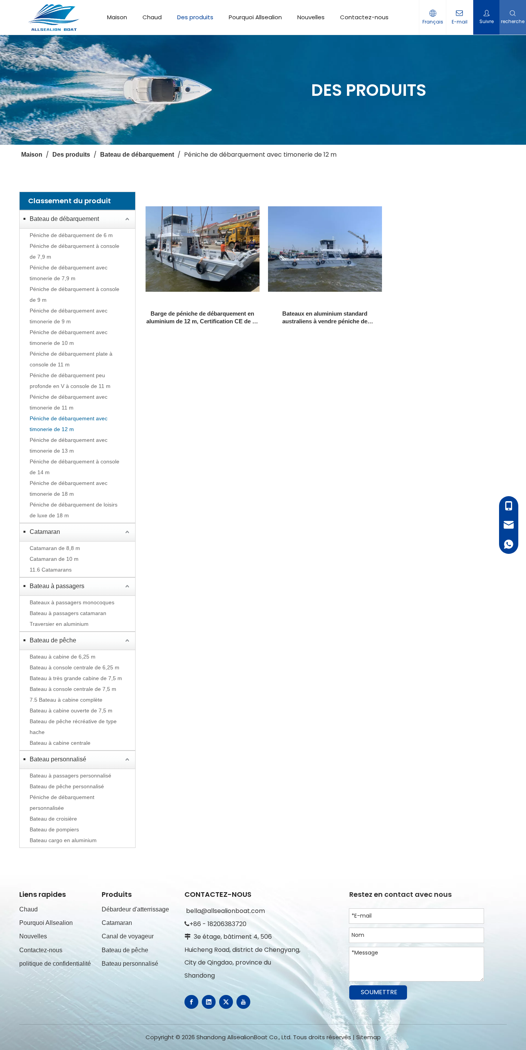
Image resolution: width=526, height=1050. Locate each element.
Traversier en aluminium (59, 624)
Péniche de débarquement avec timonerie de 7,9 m (68, 272)
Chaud (152, 17)
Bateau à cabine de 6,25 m (62, 657)
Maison (117, 17)
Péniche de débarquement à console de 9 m (74, 294)
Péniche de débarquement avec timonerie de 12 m (68, 423)
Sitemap (368, 1037)
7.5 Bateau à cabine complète (66, 700)
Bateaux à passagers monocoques (72, 602)
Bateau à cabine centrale (60, 743)
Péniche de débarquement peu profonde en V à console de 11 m (70, 380)
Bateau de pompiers (54, 829)
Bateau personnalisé (58, 759)
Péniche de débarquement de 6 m (71, 235)
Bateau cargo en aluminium (63, 840)
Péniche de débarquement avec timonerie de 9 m (68, 316)
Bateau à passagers (57, 586)
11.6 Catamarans (51, 570)
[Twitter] (226, 1002)
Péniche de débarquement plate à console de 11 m (71, 359)
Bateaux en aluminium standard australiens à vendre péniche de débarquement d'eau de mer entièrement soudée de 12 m (325, 317)
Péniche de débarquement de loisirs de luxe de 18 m (73, 510)
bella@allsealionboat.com (225, 910)
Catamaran (45, 531)
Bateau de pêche (53, 640)
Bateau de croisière (53, 819)
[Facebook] (191, 1002)
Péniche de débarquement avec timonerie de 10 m (68, 337)
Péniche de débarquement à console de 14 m (74, 466)
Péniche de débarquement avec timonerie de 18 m (68, 488)
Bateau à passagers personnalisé (70, 775)
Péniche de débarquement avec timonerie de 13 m (68, 445)
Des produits (195, 17)
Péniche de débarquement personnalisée (62, 802)
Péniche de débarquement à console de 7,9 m (74, 251)
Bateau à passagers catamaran (68, 613)
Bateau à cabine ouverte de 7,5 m (71, 710)
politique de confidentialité (55, 963)
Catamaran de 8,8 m (55, 548)
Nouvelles (311, 17)
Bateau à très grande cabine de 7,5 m (76, 678)
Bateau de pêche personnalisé (67, 786)
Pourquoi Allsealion (255, 17)
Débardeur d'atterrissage (135, 909)
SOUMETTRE (379, 992)
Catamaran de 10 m (54, 559)
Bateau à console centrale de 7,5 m (73, 689)
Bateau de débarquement (64, 219)
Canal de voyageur (128, 936)
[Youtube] (243, 1002)
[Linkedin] (209, 1002)
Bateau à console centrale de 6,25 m (74, 667)
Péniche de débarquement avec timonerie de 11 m (68, 402)
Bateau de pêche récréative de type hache (73, 726)
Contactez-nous (364, 17)
